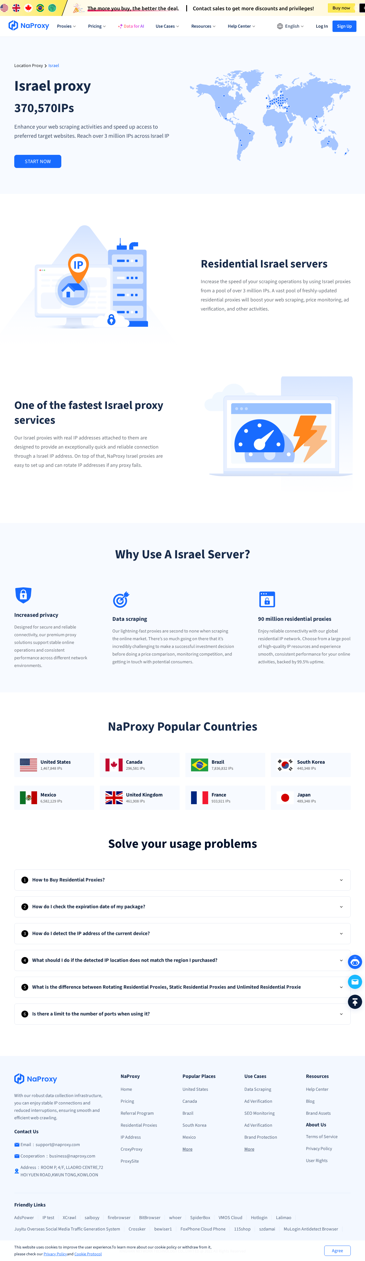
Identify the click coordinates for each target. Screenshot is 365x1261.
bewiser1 (163, 1229)
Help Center (317, 1089)
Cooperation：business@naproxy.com (58, 1156)
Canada (189, 1101)
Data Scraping (257, 1089)
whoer (175, 1218)
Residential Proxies (139, 1125)
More (187, 1149)
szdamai (267, 1229)
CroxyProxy (131, 1149)
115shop (242, 1229)
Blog (310, 1101)
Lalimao (283, 1218)
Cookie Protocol (88, 1254)
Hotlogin (259, 1218)
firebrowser (119, 1218)
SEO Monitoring (259, 1113)
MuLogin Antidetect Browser (311, 1229)
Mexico (189, 1137)
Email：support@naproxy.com (50, 1145)
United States (195, 1089)
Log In (322, 26)
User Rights (317, 1160)
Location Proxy (28, 65)
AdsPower (24, 1218)
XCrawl (69, 1218)
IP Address (131, 1137)
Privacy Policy (55, 1254)
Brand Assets (318, 1113)
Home (126, 1089)
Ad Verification (258, 1101)
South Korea (194, 1125)
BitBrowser (150, 1218)
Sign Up (344, 26)
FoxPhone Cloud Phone (203, 1229)
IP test (48, 1218)
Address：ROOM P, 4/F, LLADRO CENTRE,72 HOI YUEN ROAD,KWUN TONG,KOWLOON (62, 1171)
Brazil (187, 1113)
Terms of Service (322, 1137)
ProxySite (130, 1161)
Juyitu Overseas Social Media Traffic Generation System (67, 1229)
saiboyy (92, 1218)
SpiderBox (200, 1218)
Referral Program (137, 1113)
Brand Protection (260, 1137)
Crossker (137, 1229)
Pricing (127, 1101)
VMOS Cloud (230, 1218)
